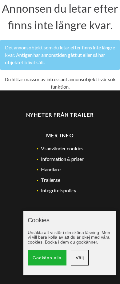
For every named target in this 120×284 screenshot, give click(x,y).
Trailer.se (50, 180)
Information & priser (62, 159)
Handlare (51, 169)
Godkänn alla (47, 257)
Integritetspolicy (58, 190)
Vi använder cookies (62, 148)
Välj (80, 257)
